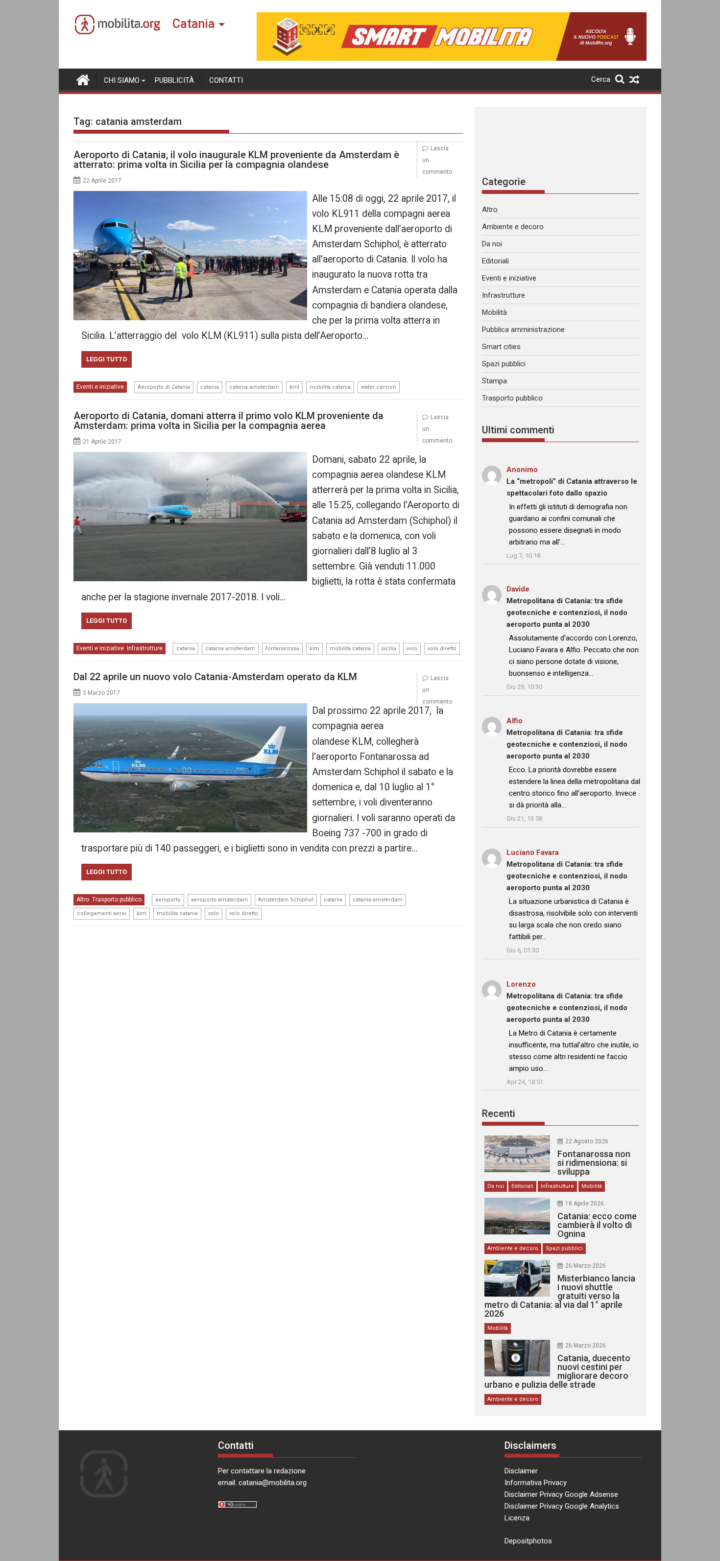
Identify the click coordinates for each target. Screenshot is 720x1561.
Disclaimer (521, 1470)
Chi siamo (122, 80)
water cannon (378, 387)
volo (412, 648)
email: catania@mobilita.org (262, 1482)
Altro (82, 899)
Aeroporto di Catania (164, 387)
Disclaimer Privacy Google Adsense (561, 1494)
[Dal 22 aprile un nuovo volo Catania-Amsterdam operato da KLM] (190, 709)
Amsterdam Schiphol (285, 900)
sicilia (388, 648)
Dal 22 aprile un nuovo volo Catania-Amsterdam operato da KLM (215, 677)
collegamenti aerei (101, 913)
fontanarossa (282, 648)
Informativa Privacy (535, 1482)
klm (314, 648)
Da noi (492, 243)
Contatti (226, 80)
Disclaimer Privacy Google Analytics (561, 1506)
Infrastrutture (145, 648)
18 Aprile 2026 (584, 1203)
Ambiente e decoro (513, 226)
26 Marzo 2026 (585, 1265)
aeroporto (168, 900)
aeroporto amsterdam (219, 900)
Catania (193, 24)
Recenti (498, 1113)
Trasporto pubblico (117, 899)
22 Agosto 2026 (586, 1141)
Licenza (516, 1518)
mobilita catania (330, 387)
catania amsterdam (254, 387)
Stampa (494, 381)
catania (209, 387)
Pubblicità (174, 80)
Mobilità (494, 312)
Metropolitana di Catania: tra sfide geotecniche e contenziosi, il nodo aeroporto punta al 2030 (566, 612)
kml (294, 387)
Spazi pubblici (504, 363)
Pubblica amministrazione (523, 329)
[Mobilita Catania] (83, 79)
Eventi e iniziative (100, 386)
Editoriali (495, 261)
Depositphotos (528, 1541)
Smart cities (501, 346)
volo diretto (442, 648)
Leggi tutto (106, 359)
